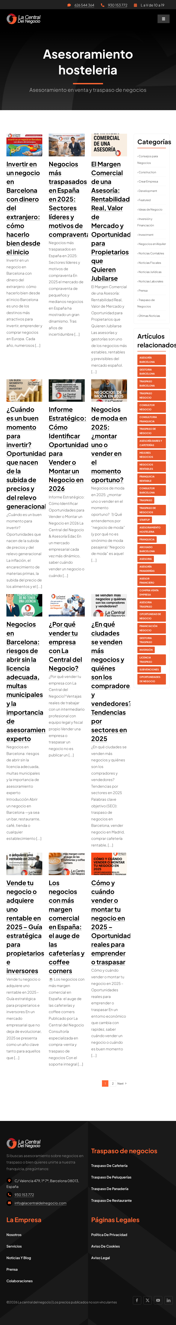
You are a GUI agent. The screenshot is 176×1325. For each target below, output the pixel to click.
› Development (147, 191)
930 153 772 (117, 5)
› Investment (145, 234)
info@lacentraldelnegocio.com (41, 1203)
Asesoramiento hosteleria (150, 529)
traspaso (146, 500)
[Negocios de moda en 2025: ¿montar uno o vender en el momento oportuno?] (109, 390)
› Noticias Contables (150, 253)
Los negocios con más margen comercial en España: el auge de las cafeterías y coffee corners (67, 927)
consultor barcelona (147, 490)
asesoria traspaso (146, 604)
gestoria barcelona (147, 371)
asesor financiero (147, 580)
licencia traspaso (146, 659)
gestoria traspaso (146, 640)
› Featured (144, 200)
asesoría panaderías (147, 568)
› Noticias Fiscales (149, 262)
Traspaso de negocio (148, 430)
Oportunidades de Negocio (150, 679)
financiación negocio (148, 628)
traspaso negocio (146, 395)
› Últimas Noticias (148, 315)
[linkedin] (168, 1300)
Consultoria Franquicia (148, 419)
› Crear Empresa (147, 181)
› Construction (146, 172)
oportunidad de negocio (150, 616)
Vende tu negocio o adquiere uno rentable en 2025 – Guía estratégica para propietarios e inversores (25, 927)
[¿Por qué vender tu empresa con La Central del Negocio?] (67, 605)
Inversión (146, 649)
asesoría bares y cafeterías (151, 442)
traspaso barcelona (147, 383)
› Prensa (142, 290)
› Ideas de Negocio (149, 209)
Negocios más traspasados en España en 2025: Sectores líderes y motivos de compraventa (69, 199)
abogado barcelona (147, 549)
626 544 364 (84, 5)
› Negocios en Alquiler (151, 244)
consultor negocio (147, 407)
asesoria (146, 558)
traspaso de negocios (148, 510)
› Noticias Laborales (150, 281)
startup (145, 519)
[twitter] (147, 1300)
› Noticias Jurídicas (149, 272)
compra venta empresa (149, 592)
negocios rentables (146, 466)
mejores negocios (146, 454)
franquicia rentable (147, 478)
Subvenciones (149, 669)
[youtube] (158, 1300)
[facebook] (137, 1300)
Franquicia (147, 539)
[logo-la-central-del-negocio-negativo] (23, 15)
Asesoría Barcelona (147, 359)
